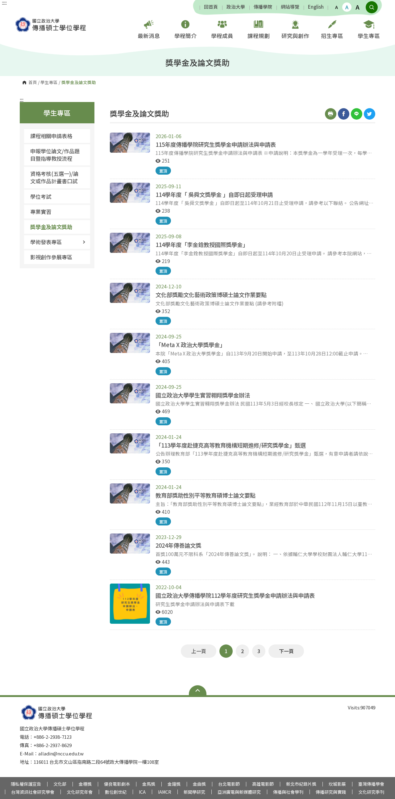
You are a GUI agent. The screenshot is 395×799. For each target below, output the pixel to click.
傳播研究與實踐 (331, 792)
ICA (142, 792)
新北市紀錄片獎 (301, 784)
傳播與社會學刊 (288, 792)
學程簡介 (185, 36)
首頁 (32, 82)
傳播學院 (263, 7)
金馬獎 (148, 784)
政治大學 (236, 7)
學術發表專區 (46, 242)
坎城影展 (337, 784)
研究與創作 (295, 36)
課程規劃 (258, 36)
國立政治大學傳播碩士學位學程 (20, 19)
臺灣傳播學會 (371, 784)
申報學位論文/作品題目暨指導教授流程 (55, 154)
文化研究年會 (80, 792)
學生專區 (369, 36)
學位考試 (40, 196)
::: (21, 99)
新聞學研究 (194, 792)
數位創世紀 (116, 792)
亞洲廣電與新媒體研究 (239, 792)
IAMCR (164, 792)
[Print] (330, 114)
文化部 (59, 784)
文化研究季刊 (371, 792)
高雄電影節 (263, 784)
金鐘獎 (174, 784)
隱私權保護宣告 (26, 784)
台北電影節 (229, 784)
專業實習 (40, 211)
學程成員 (222, 36)
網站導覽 (290, 7)
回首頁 (211, 7)
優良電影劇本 (117, 784)
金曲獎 (199, 784)
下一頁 (286, 651)
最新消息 (149, 36)
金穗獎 (85, 784)
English (316, 7)
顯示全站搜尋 (372, 7)
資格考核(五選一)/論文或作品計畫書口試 (54, 177)
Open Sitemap (197, 690)
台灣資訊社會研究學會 (32, 792)
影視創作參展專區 (51, 257)
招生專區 (332, 36)
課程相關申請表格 (51, 136)
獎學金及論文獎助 (51, 227)
